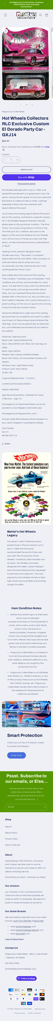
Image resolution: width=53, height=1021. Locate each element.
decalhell (20, 934)
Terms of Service (12, 845)
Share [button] (7, 444)
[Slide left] (21, 105)
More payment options (26, 184)
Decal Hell (38, 921)
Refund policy (40, 1009)
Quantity (6, 154)
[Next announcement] (48, 5)
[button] (5, 15)
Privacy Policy (11, 839)
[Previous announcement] (5, 5)
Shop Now (16, 755)
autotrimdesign (23, 927)
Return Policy (11, 833)
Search (8, 827)
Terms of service (34, 1013)
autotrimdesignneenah (27, 930)
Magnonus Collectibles (23, 1009)
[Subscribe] (45, 807)
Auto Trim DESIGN (22, 921)
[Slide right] (32, 105)
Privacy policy (20, 1013)
